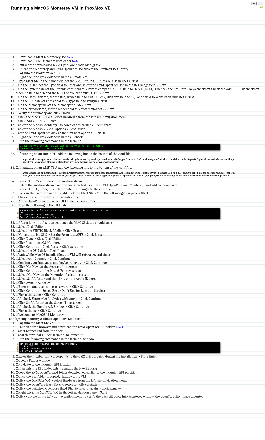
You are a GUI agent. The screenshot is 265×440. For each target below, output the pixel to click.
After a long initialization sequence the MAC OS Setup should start (65, 223)
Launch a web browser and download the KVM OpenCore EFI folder (67, 327)
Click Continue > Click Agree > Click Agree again (52, 247)
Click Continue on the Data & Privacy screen (49, 271)
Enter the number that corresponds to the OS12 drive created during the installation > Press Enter (87, 356)
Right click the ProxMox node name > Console (51, 137)
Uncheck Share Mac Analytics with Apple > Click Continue (59, 299)
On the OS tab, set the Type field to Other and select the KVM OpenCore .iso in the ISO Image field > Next (92, 85)
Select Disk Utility (31, 227)
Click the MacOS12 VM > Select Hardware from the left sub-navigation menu (72, 117)
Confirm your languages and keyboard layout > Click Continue (62, 263)
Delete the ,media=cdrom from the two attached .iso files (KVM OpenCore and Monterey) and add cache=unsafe (97, 185)
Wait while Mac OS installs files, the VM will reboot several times (64, 255)
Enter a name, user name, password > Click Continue (55, 287)
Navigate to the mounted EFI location (44, 364)
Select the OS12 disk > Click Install (42, 251)
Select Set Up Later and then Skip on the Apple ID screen (58, 279)
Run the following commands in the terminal (50, 141)
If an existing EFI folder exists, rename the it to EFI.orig (57, 368)
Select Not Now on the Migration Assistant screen (53, 275)
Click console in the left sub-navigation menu (50, 197)
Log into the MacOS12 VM (36, 323)
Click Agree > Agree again (36, 283)
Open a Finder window (34, 360)
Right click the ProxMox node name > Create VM (53, 77)
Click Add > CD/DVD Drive (37, 121)
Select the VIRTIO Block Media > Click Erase (49, 231)
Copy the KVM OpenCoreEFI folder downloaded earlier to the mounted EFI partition (77, 372)
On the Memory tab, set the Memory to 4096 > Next (54, 105)
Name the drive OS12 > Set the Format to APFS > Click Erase (60, 235)
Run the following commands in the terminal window (56, 339)
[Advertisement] (92, 35)
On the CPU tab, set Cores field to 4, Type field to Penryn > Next (62, 101)
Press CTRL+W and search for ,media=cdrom (50, 181)
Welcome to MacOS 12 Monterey (41, 315)
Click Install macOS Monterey (39, 243)
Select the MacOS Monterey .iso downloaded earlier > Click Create (64, 125)
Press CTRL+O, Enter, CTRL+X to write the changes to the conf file (64, 189)
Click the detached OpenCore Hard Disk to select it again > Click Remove (69, 388)
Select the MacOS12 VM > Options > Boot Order (51, 129)
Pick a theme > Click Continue (39, 311)
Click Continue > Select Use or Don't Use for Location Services (62, 291)
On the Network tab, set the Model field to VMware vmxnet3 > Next (66, 109)
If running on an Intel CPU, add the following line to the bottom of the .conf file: (74, 154)
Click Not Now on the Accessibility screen (47, 267)
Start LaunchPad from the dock (40, 331)
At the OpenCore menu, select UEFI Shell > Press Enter (56, 201)
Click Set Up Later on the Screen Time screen (50, 303)
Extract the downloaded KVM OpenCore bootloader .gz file (59, 65)
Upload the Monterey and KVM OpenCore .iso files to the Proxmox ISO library (73, 69)
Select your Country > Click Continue (44, 259)
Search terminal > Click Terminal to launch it (50, 335)
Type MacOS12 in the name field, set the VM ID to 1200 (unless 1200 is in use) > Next (78, 81)
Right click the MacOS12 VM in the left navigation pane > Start (62, 392)
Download (70, 57)
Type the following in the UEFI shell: (44, 205)
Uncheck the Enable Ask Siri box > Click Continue (53, 307)
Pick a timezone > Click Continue (41, 295)
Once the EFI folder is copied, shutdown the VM (52, 376)
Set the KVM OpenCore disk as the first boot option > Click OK (62, 133)
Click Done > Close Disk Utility (40, 239)
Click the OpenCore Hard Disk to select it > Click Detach (57, 384)
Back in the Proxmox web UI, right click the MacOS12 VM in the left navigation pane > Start (83, 193)
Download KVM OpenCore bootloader (45, 61)
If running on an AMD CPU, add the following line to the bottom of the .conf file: (75, 167)
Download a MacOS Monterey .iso (42, 57)
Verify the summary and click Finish (44, 113)
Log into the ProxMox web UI (39, 73)
